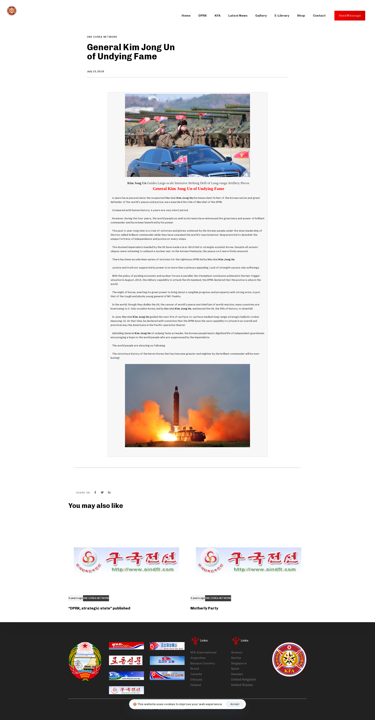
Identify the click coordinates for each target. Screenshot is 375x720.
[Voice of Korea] (167, 675)
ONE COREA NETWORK (102, 36)
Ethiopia (196, 679)
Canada (196, 674)
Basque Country (202, 663)
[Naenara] (126, 646)
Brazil (194, 668)
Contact (319, 15)
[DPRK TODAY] (167, 660)
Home (186, 15)
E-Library (282, 15)
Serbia (236, 658)
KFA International (203, 652)
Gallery (261, 15)
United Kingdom (243, 679)
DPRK (202, 15)
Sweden (237, 674)
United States (242, 685)
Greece (236, 652)
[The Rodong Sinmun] (125, 660)
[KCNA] (167, 646)
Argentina (197, 658)
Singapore (239, 663)
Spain (235, 668)
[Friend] (126, 675)
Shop (301, 15)
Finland (195, 685)
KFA (218, 15)
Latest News (237, 15)
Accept (234, 704)
